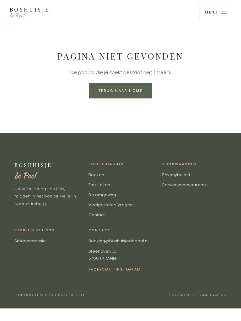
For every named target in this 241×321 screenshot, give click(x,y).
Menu (211, 12)
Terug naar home (120, 90)
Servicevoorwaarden (184, 185)
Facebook (99, 269)
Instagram (128, 269)
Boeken (96, 175)
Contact (96, 215)
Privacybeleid (176, 175)
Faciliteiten (99, 185)
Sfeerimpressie (30, 241)
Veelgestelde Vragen (110, 205)
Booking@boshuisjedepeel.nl (118, 241)
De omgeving (102, 195)
